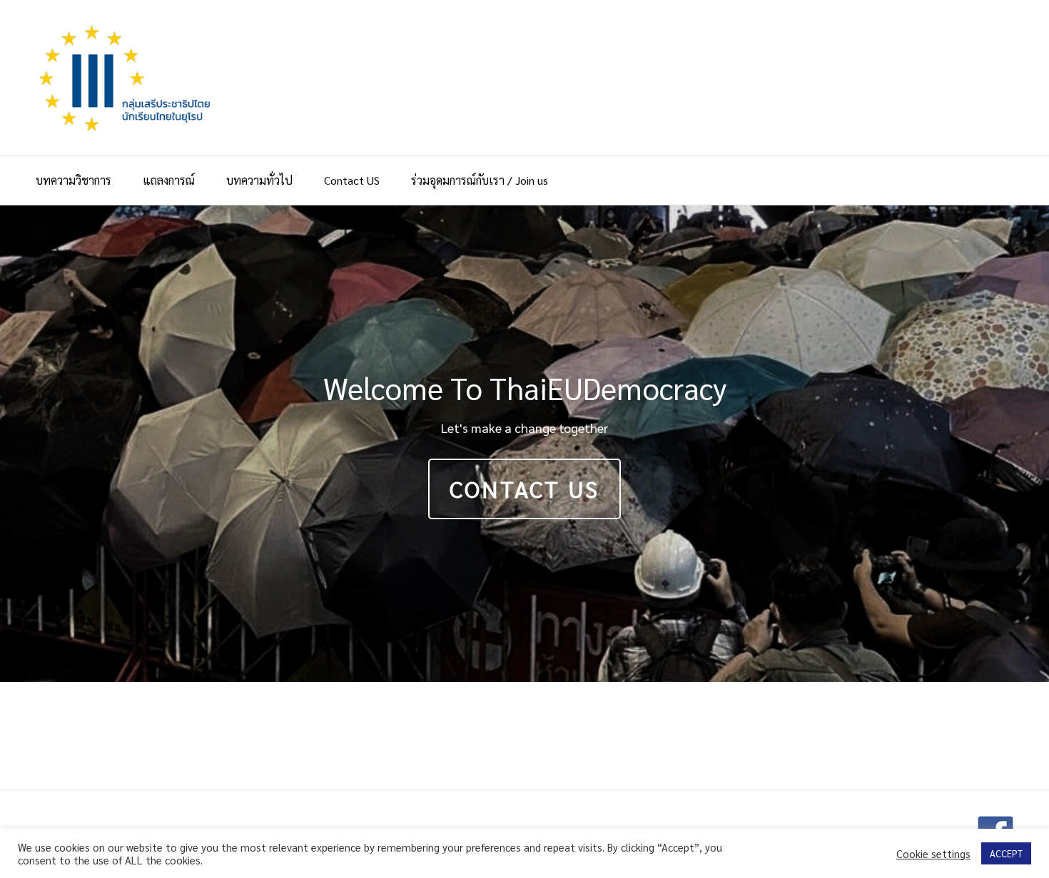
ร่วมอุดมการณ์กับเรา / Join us (479, 180)
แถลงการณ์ (169, 180)
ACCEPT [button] (1006, 853)
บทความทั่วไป (259, 180)
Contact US (352, 180)
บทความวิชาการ (73, 180)
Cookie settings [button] (933, 853)
